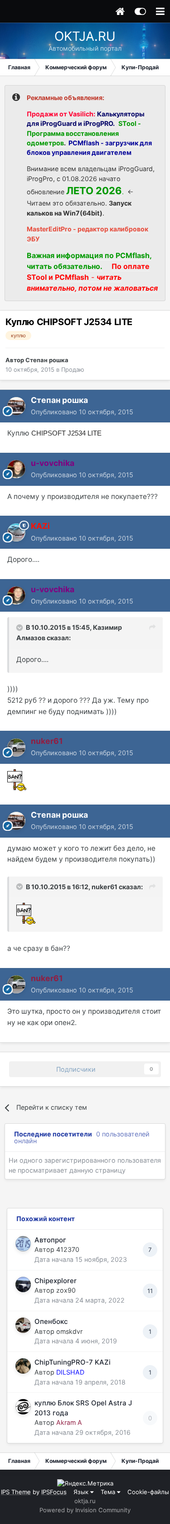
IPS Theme (16, 1491)
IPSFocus (54, 1491)
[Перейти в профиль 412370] (23, 1243)
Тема (109, 1491)
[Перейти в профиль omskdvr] (23, 1325)
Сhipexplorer (55, 1280)
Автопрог (50, 1240)
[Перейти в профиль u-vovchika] (16, 469)
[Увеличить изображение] (16, 779)
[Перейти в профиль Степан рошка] (16, 406)
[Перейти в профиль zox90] (23, 1284)
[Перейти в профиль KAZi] (16, 532)
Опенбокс (51, 1321)
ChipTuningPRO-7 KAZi (72, 1362)
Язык (81, 1491)
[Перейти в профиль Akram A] (23, 1406)
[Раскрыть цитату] (20, 627)
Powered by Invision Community (85, 1510)
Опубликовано (82, 412)
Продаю (72, 369)
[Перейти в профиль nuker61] (16, 747)
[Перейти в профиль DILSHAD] (23, 1366)
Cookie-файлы (148, 1491)
